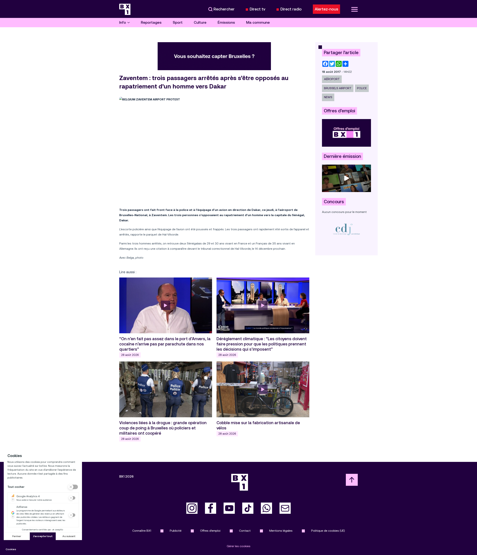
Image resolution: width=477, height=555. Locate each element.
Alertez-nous (326, 9)
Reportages (151, 22)
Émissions (226, 22)
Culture (200, 22)
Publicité (175, 531)
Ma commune (258, 22)
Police (362, 88)
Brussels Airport (337, 88)
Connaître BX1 (141, 531)
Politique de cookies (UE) (328, 531)
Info (122, 22)
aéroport (332, 79)
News (328, 97)
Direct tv (257, 9)
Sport (178, 22)
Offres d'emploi (210, 531)
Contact (245, 531)
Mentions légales (281, 531)
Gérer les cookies (238, 546)
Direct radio (291, 9)
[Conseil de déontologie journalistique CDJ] (346, 229)
